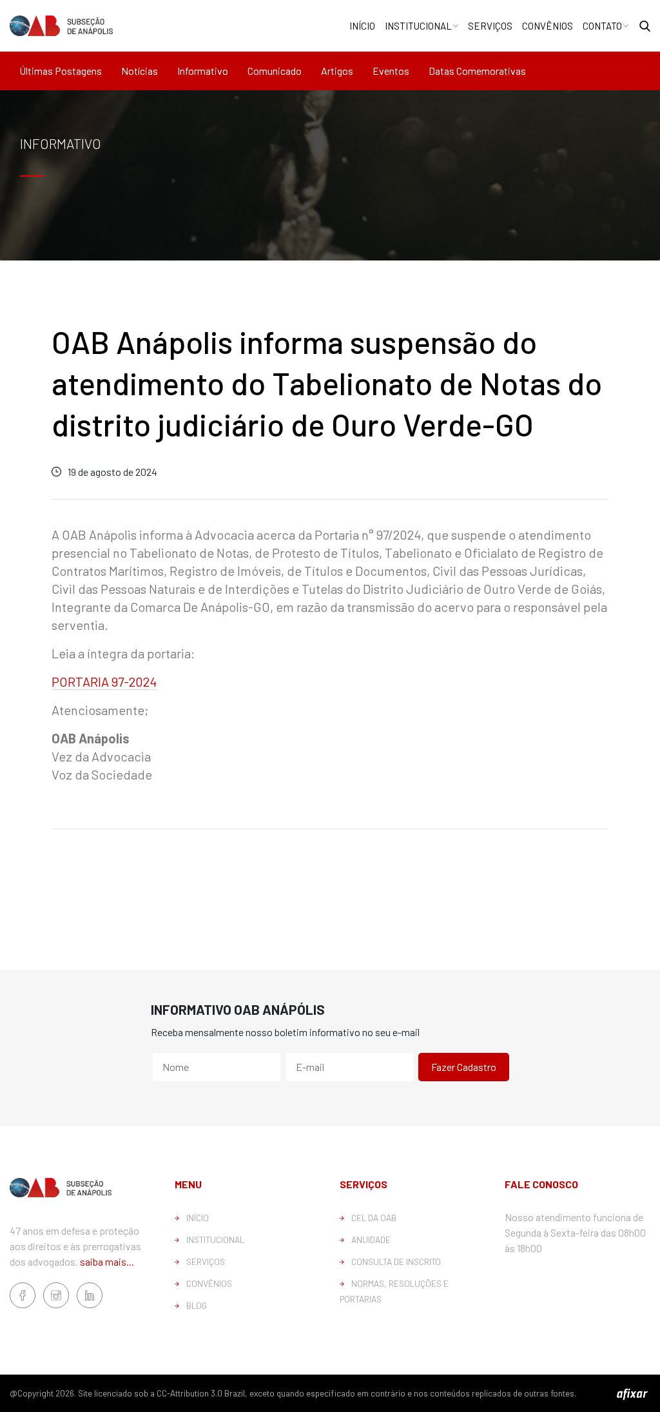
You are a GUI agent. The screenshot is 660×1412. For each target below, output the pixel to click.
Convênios (547, 26)
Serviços (490, 26)
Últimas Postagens (60, 70)
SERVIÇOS (205, 1261)
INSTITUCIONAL (215, 1239)
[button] (644, 26)
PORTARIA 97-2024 (104, 681)
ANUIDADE (371, 1239)
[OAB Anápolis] (61, 25)
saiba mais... (107, 1261)
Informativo (202, 70)
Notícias (139, 70)
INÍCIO (197, 1217)
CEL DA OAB (373, 1217)
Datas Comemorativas (477, 70)
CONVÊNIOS (209, 1283)
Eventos (391, 70)
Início (362, 26)
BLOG (196, 1305)
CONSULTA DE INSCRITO (396, 1261)
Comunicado (275, 70)
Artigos (337, 70)
